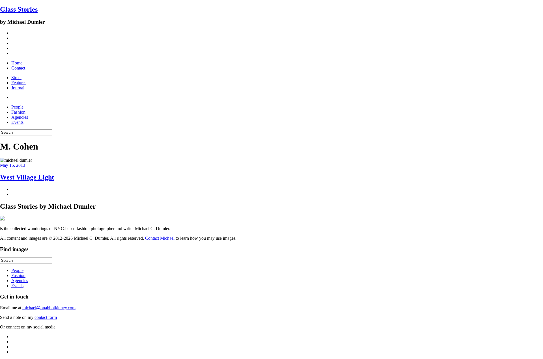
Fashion (18, 112)
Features (18, 82)
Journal (17, 87)
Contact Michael (159, 238)
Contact (18, 68)
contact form (46, 317)
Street (16, 77)
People (17, 107)
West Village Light (27, 177)
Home (16, 62)
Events (17, 122)
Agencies (19, 117)
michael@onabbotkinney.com (49, 307)
